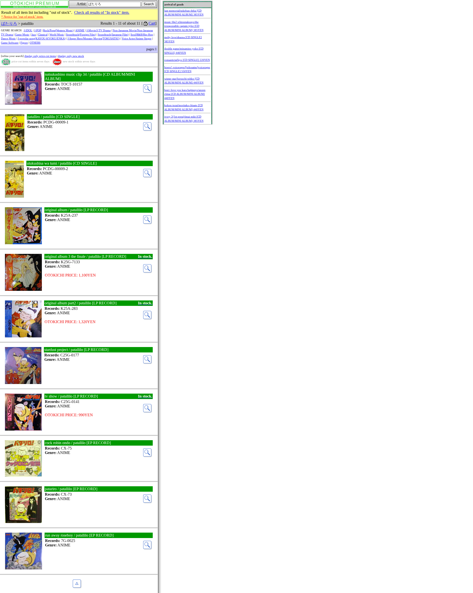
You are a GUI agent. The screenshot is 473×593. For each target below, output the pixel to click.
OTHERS (35, 42)
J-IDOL (28, 30)
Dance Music (8, 38)
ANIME (79, 30)
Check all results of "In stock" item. (101, 12)
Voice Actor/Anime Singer (137, 38)
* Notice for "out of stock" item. (22, 16)
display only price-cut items (40, 55)
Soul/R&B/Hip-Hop (142, 34)
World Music (57, 34)
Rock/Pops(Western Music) (58, 30)
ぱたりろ (9, 23)
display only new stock (71, 55)
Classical (43, 34)
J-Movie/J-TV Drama (98, 30)
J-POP (37, 30)
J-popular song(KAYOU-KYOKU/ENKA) (42, 38)
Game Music (22, 34)
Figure (24, 42)
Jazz (33, 34)
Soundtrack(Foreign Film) (81, 34)
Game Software (9, 42)
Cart (152, 23)
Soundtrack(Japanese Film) (113, 34)
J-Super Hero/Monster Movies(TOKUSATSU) (94, 38)
